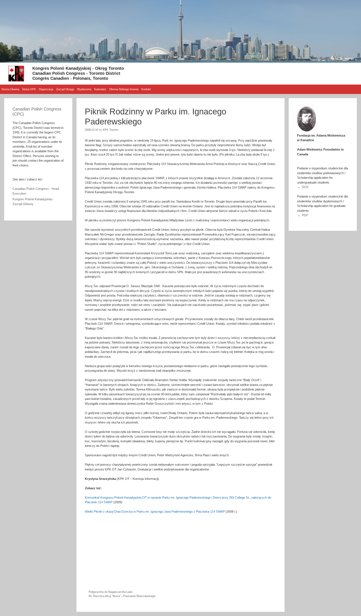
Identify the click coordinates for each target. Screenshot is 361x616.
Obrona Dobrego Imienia (124, 89)
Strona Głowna (10, 89)
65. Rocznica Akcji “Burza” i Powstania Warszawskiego (122, 596)
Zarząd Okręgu (65, 89)
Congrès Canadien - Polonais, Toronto (70, 78)
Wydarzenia (84, 89)
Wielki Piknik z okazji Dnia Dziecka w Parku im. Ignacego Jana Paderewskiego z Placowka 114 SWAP (155, 511)
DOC (305, 187)
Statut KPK (29, 89)
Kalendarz (100, 89)
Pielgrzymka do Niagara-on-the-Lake (110, 591)
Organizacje (46, 89)
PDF (305, 215)
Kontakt (146, 89)
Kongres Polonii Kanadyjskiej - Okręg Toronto (78, 68)
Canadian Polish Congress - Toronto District (76, 73)
